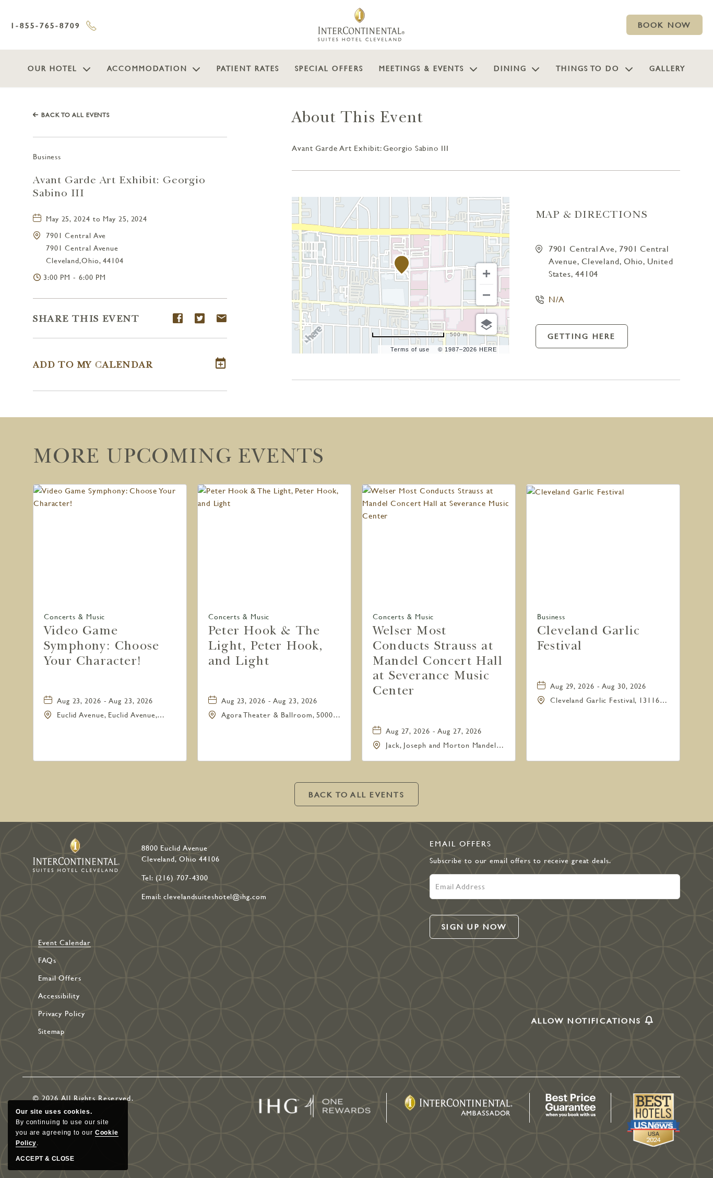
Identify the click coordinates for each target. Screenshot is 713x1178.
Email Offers (59, 978)
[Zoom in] (486, 273)
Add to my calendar (92, 364)
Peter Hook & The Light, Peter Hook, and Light (266, 645)
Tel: (147, 878)
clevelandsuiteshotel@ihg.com (214, 896)
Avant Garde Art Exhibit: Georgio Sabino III (119, 186)
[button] (664, 25)
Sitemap (51, 1031)
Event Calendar (64, 942)
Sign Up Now (474, 930)
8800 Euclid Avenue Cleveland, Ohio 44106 (180, 853)
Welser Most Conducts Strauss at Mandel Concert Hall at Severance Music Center (438, 660)
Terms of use (410, 349)
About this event (357, 117)
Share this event (86, 318)
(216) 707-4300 (182, 878)
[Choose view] (486, 324)
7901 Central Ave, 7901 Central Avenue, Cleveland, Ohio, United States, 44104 (611, 261)
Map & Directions (592, 214)
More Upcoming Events (178, 455)
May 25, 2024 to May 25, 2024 (96, 219)
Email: (151, 896)
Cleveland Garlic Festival (588, 638)
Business (47, 156)
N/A (557, 299)
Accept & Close (45, 1158)
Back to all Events (75, 115)
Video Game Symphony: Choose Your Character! (101, 645)
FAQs (47, 960)
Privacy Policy (61, 1013)
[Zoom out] (486, 295)
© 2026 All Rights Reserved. (83, 1098)
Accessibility (59, 996)
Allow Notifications (586, 1021)
